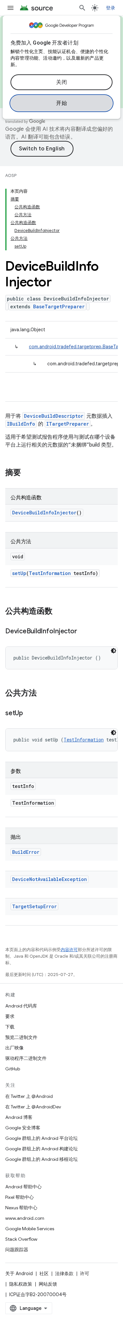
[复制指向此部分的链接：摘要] (27, 473)
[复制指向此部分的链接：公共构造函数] (59, 612)
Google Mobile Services (29, 1229)
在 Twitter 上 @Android (29, 1096)
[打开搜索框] (82, 8)
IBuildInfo (21, 424)
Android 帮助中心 (23, 1187)
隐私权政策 (20, 1284)
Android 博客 (18, 1117)
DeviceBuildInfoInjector (44, 512)
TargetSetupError (34, 906)
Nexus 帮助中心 (21, 1208)
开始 (61, 103)
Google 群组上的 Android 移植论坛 (41, 1159)
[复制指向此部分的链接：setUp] (29, 714)
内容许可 (69, 949)
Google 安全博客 (22, 1128)
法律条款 (64, 1273)
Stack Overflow (21, 1239)
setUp (19, 573)
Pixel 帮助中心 (19, 1197)
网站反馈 (48, 1284)
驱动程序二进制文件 (26, 1058)
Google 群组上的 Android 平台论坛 (41, 1138)
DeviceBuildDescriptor (53, 416)
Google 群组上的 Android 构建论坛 (41, 1149)
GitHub (12, 1069)
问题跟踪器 (16, 1250)
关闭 (61, 82)
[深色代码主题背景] (113, 651)
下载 (9, 1027)
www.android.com (24, 1218)
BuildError (25, 852)
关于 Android (19, 1273)
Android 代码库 (21, 1006)
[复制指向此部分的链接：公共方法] (43, 694)
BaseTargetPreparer (59, 306)
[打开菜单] (10, 8)
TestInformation (50, 573)
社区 (44, 1273)
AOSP (10, 175)
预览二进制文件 (21, 1037)
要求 (9, 1016)
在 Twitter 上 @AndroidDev (33, 1107)
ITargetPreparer (67, 424)
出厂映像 (14, 1048)
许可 (84, 1273)
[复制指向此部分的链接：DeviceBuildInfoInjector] (83, 632)
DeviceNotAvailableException (49, 879)
